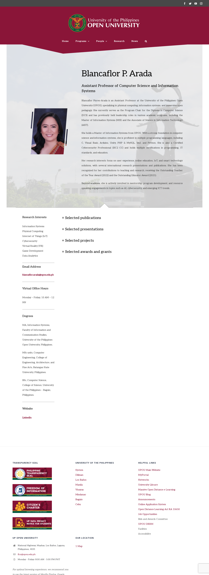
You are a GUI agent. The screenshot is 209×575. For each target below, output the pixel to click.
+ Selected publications (81, 218)
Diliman (79, 475)
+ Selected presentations (82, 229)
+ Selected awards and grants (87, 251)
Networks (143, 479)
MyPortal (143, 475)
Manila (79, 484)
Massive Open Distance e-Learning (156, 489)
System (79, 470)
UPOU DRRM (145, 524)
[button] (146, 41)
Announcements (146, 499)
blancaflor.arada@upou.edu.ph (38, 274)
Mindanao (80, 494)
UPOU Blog (144, 494)
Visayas (79, 489)
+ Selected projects (78, 240)
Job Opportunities (147, 514)
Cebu (78, 504)
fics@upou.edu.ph (26, 554)
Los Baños (80, 479)
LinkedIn (27, 417)
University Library (148, 484)
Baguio (79, 499)
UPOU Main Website (149, 470)
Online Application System (152, 504)
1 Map (78, 546)
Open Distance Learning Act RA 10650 (159, 509)
